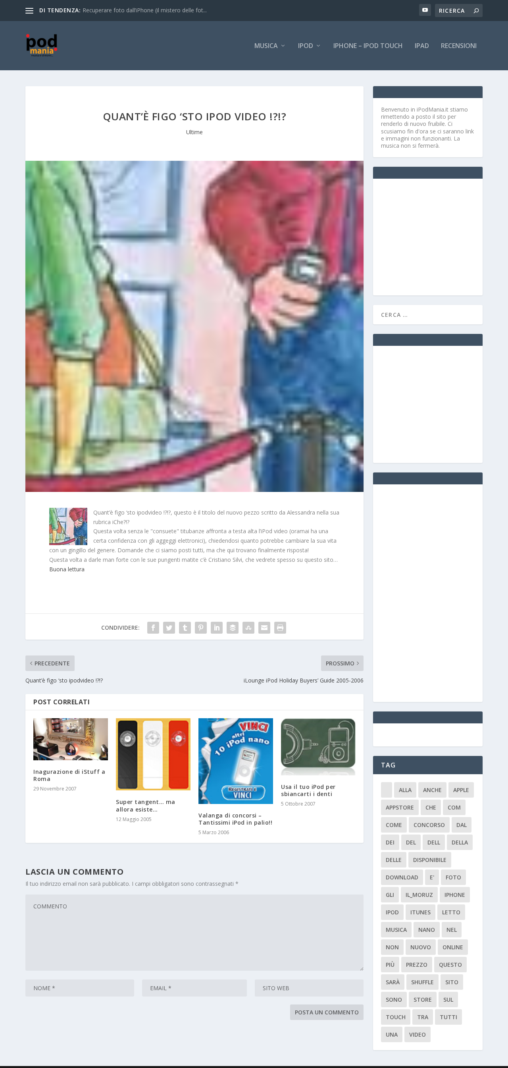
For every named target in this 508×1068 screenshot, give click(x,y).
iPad (422, 46)
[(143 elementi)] (386, 790)
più (390, 964)
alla (405, 790)
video (417, 1034)
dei (390, 842)
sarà (393, 982)
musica (396, 929)
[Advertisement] (440, 236)
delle (394, 860)
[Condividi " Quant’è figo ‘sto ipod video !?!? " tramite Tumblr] (185, 628)
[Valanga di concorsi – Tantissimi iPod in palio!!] (235, 761)
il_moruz (419, 894)
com (454, 807)
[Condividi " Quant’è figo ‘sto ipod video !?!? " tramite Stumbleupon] (248, 628)
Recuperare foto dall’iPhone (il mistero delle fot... (145, 10)
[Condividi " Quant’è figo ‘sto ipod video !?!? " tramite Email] (264, 628)
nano (426, 929)
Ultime (194, 132)
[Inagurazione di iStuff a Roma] (70, 739)
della (460, 842)
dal (461, 825)
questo (450, 964)
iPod (305, 46)
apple (461, 790)
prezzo (416, 964)
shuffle (422, 982)
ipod (392, 912)
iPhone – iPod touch (368, 46)
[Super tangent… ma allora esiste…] (153, 754)
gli (390, 894)
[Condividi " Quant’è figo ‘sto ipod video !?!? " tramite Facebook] (153, 628)
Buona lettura (67, 569)
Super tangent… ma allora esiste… (145, 805)
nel (451, 929)
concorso (429, 825)
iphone (454, 894)
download (402, 877)
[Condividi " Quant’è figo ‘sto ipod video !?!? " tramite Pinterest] (201, 628)
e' (432, 877)
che (430, 807)
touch (396, 1017)
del (411, 842)
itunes (420, 912)
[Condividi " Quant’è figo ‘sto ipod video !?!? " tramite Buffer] (233, 628)
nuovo (420, 947)
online (453, 947)
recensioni (459, 46)
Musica (266, 46)
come (394, 825)
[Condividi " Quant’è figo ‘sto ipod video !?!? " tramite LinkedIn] (217, 628)
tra (422, 1017)
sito (451, 982)
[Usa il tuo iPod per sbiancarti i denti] (318, 746)
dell (433, 842)
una (392, 1034)
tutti (448, 1017)
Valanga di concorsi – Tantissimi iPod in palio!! (235, 819)
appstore (400, 807)
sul (448, 999)
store (423, 999)
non (392, 947)
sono (394, 999)
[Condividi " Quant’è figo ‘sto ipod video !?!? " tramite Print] (280, 628)
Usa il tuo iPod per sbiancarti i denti (308, 790)
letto (451, 912)
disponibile (429, 860)
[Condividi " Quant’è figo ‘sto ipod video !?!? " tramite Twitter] (169, 628)
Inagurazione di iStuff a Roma (69, 775)
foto (453, 877)
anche (432, 790)
